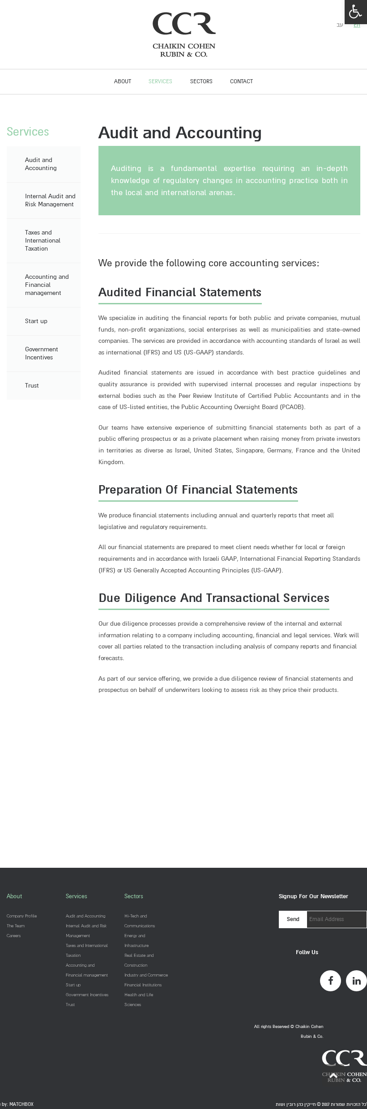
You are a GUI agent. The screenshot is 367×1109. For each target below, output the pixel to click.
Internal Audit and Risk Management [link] (50, 200)
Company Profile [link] (22, 915)
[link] (356, 12)
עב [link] (340, 25)
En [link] (357, 25)
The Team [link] (16, 925)
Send (293, 919)
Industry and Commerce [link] (146, 975)
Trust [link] (32, 385)
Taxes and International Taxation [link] (42, 240)
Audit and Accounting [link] (41, 164)
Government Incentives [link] (41, 353)
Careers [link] (14, 935)
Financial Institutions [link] (143, 984)
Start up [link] (36, 321)
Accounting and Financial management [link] (47, 285)
